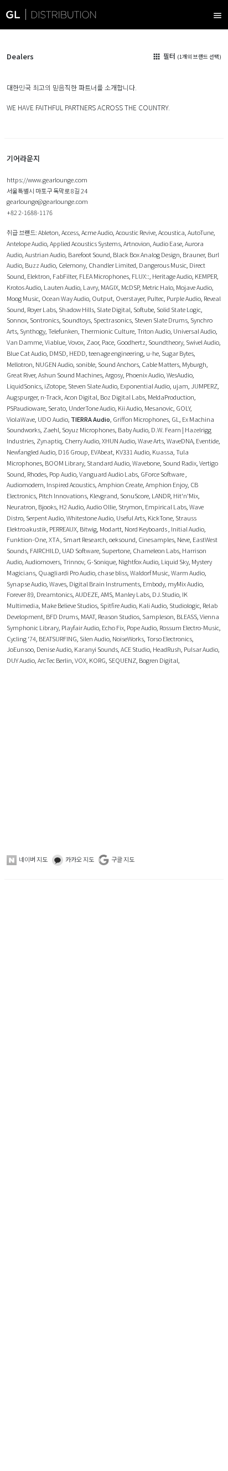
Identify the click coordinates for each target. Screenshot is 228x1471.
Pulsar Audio (201, 649)
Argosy (114, 374)
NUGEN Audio (54, 364)
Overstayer (130, 298)
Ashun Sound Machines (70, 374)
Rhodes (36, 473)
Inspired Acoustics (70, 484)
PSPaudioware (26, 407)
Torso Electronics (169, 638)
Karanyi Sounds (96, 649)
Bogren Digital (158, 660)
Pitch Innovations (63, 495)
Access (70, 232)
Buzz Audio (40, 265)
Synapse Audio (26, 583)
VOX (80, 660)
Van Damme (24, 342)
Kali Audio (153, 605)
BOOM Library (64, 462)
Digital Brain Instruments (104, 583)
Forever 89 (20, 594)
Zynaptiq (49, 440)
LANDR (161, 495)
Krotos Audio (24, 287)
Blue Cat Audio (26, 353)
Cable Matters (160, 364)
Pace (108, 342)
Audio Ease (167, 243)
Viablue (55, 342)
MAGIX (109, 287)
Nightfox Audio (138, 561)
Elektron (38, 276)
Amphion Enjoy (167, 484)
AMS (106, 594)
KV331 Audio (132, 451)
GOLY (183, 407)
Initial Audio (187, 528)
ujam (180, 385)
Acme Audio (97, 232)
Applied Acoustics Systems (85, 243)
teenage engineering (116, 353)
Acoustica (171, 232)
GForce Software (163, 473)
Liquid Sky (175, 561)
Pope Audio (142, 627)
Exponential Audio (145, 385)
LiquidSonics (24, 385)
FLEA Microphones (104, 276)
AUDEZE (86, 594)
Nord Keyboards (146, 528)
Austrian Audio (45, 254)
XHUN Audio (118, 440)
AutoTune (201, 232)
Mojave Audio (194, 287)
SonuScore (134, 495)
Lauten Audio (62, 287)
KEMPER (206, 276)
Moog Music (23, 298)
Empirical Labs (165, 506)
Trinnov (73, 561)
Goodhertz (131, 342)
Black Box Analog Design (146, 254)
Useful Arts (130, 517)
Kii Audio (130, 407)
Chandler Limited (112, 265)
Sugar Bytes (178, 353)
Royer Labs (41, 309)
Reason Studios (118, 616)
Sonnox (17, 319)
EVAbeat (102, 451)
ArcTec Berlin (55, 660)
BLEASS (187, 616)
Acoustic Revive (136, 232)
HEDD (77, 353)
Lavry (90, 287)
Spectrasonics (113, 319)
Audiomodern (25, 484)
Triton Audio (153, 330)
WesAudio (180, 374)
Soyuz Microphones (88, 429)
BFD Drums (62, 616)
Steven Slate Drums (161, 319)
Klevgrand (103, 495)
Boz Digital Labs (122, 396)
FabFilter (64, 276)
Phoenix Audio (145, 374)
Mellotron (20, 364)
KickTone (160, 517)
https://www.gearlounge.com (47, 179)
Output (102, 298)
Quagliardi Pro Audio (66, 572)
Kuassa (162, 451)
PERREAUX (63, 528)
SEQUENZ (122, 660)
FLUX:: (140, 276)
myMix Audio (185, 583)
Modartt (111, 528)
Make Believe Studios (69, 605)
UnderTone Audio (92, 407)
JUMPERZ (204, 385)
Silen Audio (95, 638)
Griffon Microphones (141, 419)
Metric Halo (157, 287)
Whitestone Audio (89, 517)
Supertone (116, 550)
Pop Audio (62, 473)
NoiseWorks (128, 638)
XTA (54, 539)
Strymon (130, 506)
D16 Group (73, 451)
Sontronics (44, 319)
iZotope (54, 385)
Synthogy (32, 330)
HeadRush (167, 649)
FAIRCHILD (44, 550)
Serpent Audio (45, 517)
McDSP (130, 287)
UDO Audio (53, 419)
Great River (21, 374)
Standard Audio (108, 462)
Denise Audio (54, 649)
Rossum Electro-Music (189, 627)
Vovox (76, 342)
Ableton (48, 232)
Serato (57, 407)
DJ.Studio (165, 594)
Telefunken (63, 330)
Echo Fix (113, 627)
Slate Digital (114, 309)
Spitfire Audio (118, 605)
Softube (143, 309)
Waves (57, 583)
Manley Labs (132, 594)
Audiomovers (42, 561)
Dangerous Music (162, 265)
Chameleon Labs (156, 550)
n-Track (50, 396)
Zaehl (51, 429)
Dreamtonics (54, 594)
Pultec (155, 298)
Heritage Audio (172, 276)
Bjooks (47, 506)
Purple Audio (184, 298)
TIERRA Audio (90, 419)
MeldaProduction (171, 396)
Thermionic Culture (107, 330)
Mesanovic (158, 407)
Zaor (92, 342)
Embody (154, 583)
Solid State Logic (179, 309)
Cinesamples (156, 539)
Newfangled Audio (31, 451)
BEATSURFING (58, 638)
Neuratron (21, 506)
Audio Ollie (101, 506)
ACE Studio (135, 649)
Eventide (207, 440)
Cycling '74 (21, 638)
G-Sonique (101, 561)
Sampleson (158, 616)
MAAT (88, 616)
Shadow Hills (76, 309)
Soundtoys (76, 319)
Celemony (72, 265)
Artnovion (136, 243)
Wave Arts (151, 440)
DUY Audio (21, 660)
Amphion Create (120, 484)
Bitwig (88, 528)
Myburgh (194, 364)
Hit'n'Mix (185, 495)
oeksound (122, 539)
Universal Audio (194, 330)
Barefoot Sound (89, 254)
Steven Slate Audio (92, 385)
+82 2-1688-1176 (30, 212)
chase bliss (112, 572)
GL (175, 419)
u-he (152, 353)
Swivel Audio (202, 342)
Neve (183, 539)
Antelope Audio (27, 243)
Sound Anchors (118, 364)
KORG (97, 660)
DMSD (57, 353)
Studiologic (184, 605)
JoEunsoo (20, 649)
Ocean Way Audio (65, 298)
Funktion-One (26, 539)
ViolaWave (21, 419)
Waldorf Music (149, 572)
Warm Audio (188, 572)
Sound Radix (179, 462)
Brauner (194, 254)
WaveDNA (180, 440)
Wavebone (146, 462)
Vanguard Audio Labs (108, 473)
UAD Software (80, 550)
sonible (85, 364)
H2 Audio (71, 506)
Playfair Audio (80, 627)
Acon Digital (80, 396)
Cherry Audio (82, 440)
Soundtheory (165, 342)
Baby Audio (133, 429)
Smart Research (84, 539)
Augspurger (22, 396)
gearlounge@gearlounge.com (47, 201)
